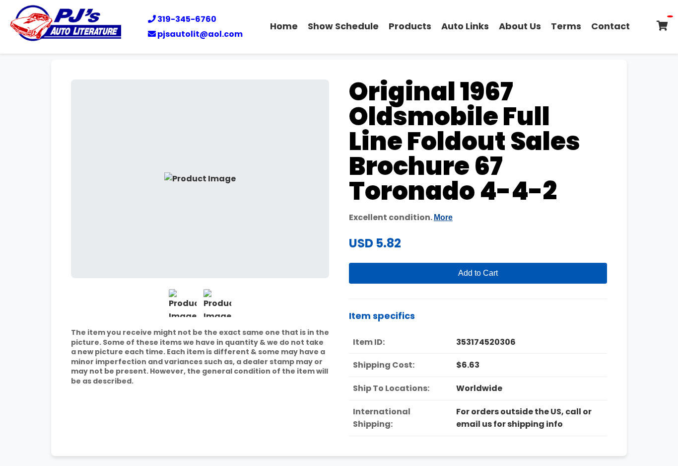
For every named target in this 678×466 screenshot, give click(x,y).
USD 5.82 (375, 243)
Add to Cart (478, 273)
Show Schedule (343, 26)
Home (284, 26)
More (443, 217)
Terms (566, 26)
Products (410, 26)
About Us (520, 26)
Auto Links (465, 26)
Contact (610, 26)
